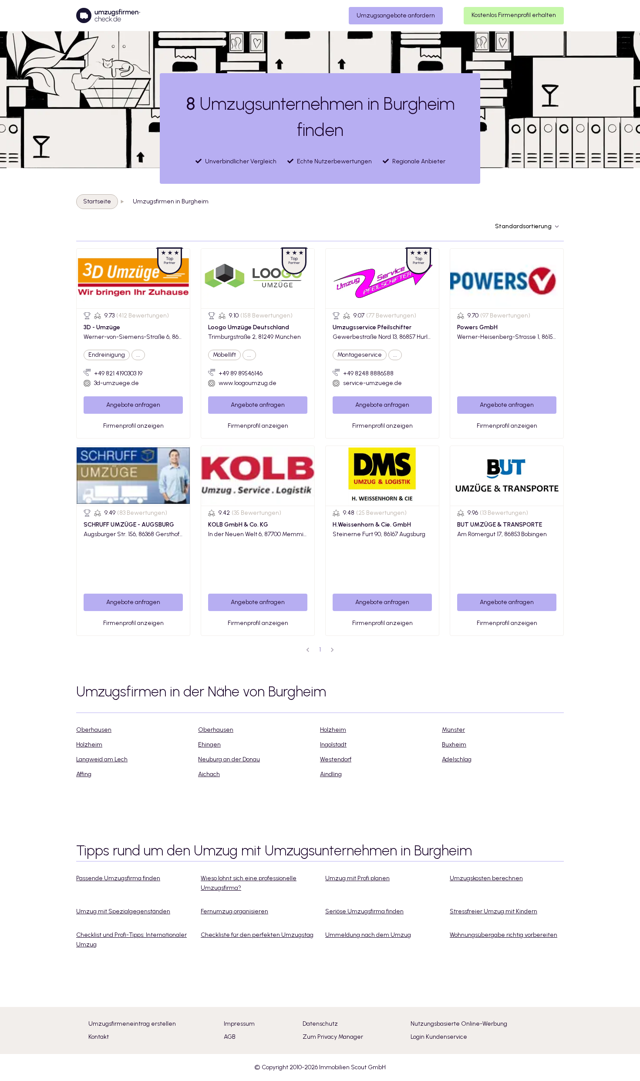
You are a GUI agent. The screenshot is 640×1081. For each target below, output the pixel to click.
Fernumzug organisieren (234, 911)
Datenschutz (320, 1023)
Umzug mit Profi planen (357, 878)
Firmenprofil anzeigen (133, 425)
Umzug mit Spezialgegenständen (123, 911)
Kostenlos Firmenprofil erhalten (514, 15)
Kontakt (98, 1036)
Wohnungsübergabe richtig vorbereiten (503, 935)
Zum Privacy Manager (333, 1036)
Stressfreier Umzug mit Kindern (493, 911)
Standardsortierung (523, 226)
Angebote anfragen (133, 405)
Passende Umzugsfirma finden (118, 878)
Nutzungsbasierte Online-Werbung (459, 1023)
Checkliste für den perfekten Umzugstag (257, 935)
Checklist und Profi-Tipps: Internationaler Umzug (131, 939)
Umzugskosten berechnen (486, 878)
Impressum (239, 1023)
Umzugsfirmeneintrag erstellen (132, 1023)
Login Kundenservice (439, 1036)
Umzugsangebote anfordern (396, 15)
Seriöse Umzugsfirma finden (364, 911)
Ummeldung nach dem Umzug (368, 935)
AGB (230, 1036)
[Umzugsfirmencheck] (108, 16)
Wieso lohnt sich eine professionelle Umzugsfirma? (248, 883)
